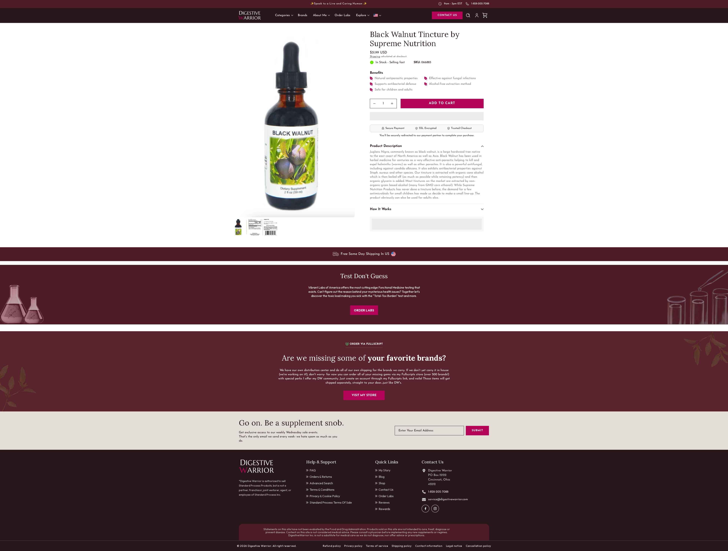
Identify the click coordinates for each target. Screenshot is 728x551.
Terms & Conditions (322, 489)
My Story (384, 470)
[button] (427, 116)
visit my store (364, 395)
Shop (382, 483)
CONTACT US (447, 15)
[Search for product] (468, 15)
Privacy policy (353, 545)
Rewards (384, 509)
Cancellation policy (478, 545)
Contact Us (386, 489)
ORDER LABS (364, 310)
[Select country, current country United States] (378, 15)
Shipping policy (402, 545)
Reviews (384, 502)
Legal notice (454, 545)
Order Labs (386, 496)
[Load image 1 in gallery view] (238, 227)
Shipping (375, 56)
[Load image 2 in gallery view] (254, 227)
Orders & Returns (321, 477)
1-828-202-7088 (480, 3)
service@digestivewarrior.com (448, 499)
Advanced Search (321, 483)
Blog (381, 477)
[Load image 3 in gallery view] (271, 227)
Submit (477, 430)
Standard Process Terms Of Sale (331, 502)
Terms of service (377, 545)
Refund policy (332, 545)
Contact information (428, 545)
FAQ (313, 470)
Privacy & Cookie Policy (325, 496)
